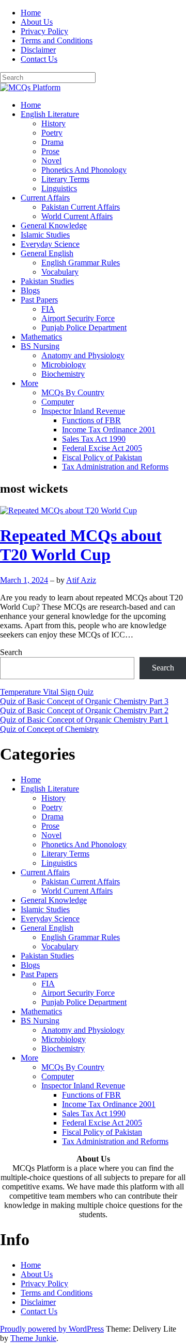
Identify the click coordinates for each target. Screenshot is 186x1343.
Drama (52, 142)
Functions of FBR (91, 420)
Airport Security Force (78, 318)
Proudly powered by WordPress (52, 1328)
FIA (48, 309)
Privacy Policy (44, 31)
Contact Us (39, 59)
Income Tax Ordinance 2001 (109, 429)
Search (11, 652)
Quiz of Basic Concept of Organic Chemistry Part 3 (84, 701)
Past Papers (39, 299)
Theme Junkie (33, 1338)
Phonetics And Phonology (84, 169)
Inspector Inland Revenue (83, 411)
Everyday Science (50, 244)
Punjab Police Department (84, 327)
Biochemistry (63, 374)
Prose (50, 151)
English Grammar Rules (80, 262)
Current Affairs (45, 197)
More (29, 383)
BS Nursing (40, 346)
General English (47, 253)
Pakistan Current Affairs (80, 207)
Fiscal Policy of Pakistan (102, 457)
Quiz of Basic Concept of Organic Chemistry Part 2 (84, 710)
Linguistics (59, 188)
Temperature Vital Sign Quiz (47, 691)
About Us (37, 22)
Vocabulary (60, 271)
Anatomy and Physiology (83, 355)
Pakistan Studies (47, 281)
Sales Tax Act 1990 (94, 438)
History (53, 123)
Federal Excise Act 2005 (102, 448)
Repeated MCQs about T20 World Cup (81, 545)
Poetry (52, 132)
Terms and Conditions (56, 40)
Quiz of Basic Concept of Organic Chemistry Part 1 (84, 719)
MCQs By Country (72, 392)
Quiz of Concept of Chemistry (49, 729)
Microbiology (63, 364)
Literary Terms (65, 179)
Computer (57, 401)
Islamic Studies (45, 234)
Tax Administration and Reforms (115, 466)
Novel (51, 160)
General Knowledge (54, 225)
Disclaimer (38, 49)
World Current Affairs (77, 216)
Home (31, 12)
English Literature (50, 114)
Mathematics (41, 336)
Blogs (30, 290)
